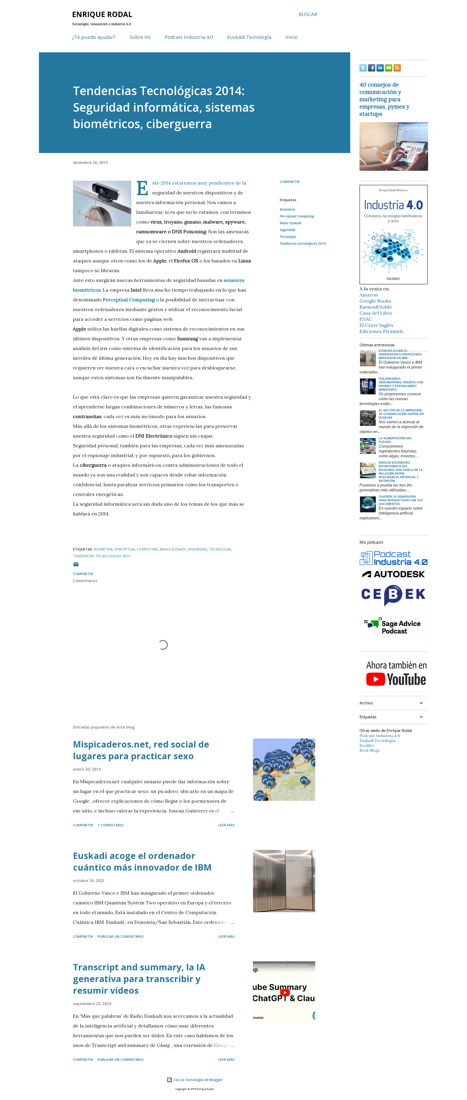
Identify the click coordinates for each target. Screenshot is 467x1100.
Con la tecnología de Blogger (197, 1079)
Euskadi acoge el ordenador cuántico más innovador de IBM (142, 861)
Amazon (368, 295)
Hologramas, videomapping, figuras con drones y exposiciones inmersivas (401, 384)
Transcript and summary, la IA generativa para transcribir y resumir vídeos (139, 978)
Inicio (292, 37)
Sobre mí (140, 37)
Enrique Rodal (102, 14)
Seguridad (287, 229)
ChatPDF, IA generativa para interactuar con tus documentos (401, 500)
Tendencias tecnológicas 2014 (303, 243)
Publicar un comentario (121, 936)
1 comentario (111, 825)
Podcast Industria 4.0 (379, 735)
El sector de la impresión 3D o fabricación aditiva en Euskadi (401, 414)
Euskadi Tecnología (249, 37)
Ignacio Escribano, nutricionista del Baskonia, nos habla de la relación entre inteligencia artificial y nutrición (401, 472)
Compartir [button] (290, 181)
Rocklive (367, 745)
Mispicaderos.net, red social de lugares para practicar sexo (141, 750)
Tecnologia (288, 236)
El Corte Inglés (376, 325)
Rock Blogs (369, 750)
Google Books (375, 301)
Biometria (287, 209)
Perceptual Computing (297, 216)
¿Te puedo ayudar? (93, 37)
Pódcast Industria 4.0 (189, 37)
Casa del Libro (375, 313)
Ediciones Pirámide (381, 331)
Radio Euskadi (290, 223)
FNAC (365, 319)
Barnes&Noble (375, 307)
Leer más (226, 825)
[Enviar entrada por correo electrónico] (76, 566)
